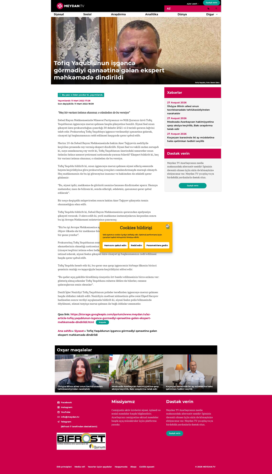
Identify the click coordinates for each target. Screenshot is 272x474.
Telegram (66, 421)
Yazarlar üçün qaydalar (100, 467)
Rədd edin (136, 245)
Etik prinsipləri (64, 467)
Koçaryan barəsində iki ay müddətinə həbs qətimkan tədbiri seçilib (190, 139)
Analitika (151, 14)
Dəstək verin (211, 3)
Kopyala (102, 321)
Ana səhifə (65, 331)
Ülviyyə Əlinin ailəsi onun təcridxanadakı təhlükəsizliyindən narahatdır (188, 110)
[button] (217, 14)
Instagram (66, 407)
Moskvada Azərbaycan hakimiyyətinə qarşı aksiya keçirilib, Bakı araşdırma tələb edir (190, 125)
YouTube (65, 412)
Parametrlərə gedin (157, 245)
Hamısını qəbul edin (115, 245)
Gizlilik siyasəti (146, 467)
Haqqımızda (121, 467)
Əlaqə (133, 467)
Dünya (182, 14)
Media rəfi (80, 467)
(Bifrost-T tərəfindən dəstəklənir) (79, 426)
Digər (210, 14)
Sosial (87, 14)
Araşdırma (118, 14)
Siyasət (59, 14)
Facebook (66, 402)
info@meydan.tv (70, 417)
